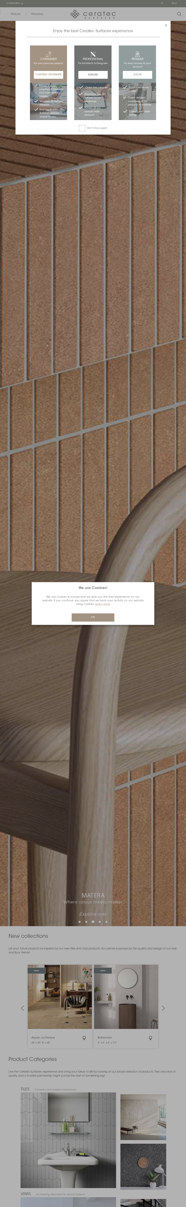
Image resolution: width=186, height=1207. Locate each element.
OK (93, 617)
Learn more (102, 604)
